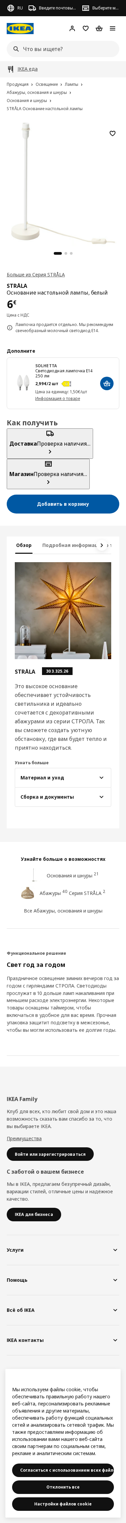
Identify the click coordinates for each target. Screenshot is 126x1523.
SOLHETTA (46, 366)
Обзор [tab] (24, 545)
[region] (63, 182)
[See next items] (101, 545)
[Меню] (112, 28)
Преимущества (24, 1138)
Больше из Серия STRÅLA (36, 274)
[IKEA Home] (20, 28)
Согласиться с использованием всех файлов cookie (67, 1470)
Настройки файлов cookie (63, 1504)
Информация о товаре (57, 398)
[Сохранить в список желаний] (112, 133)
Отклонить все (63, 1487)
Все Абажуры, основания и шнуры (63, 910)
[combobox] (61, 49)
